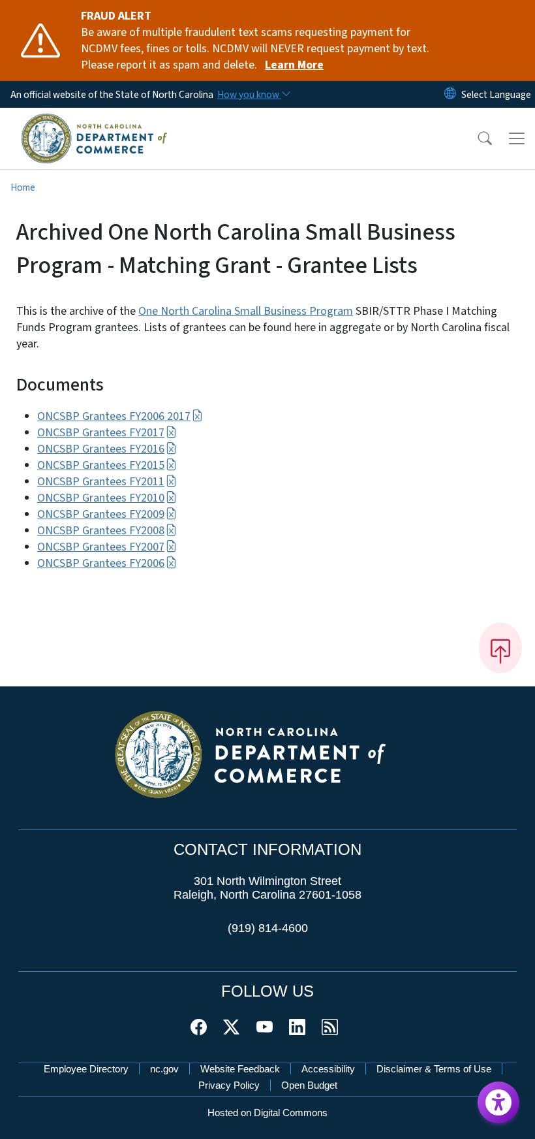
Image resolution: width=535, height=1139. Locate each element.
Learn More (294, 65)
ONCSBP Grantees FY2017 (100, 433)
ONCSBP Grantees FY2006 (100, 563)
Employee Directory (86, 1068)
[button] (476, 138)
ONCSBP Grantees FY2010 (100, 498)
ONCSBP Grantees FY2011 (100, 481)
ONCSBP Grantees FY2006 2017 (114, 416)
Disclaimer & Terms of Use (433, 1068)
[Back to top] (500, 647)
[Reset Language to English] (450, 94)
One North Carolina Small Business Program (245, 311)
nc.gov (164, 1068)
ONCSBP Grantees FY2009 (100, 514)
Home (22, 187)
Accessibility (328, 1068)
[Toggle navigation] (516, 138)
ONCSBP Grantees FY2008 (100, 530)
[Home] (94, 122)
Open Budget (309, 1085)
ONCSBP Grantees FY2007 (100, 547)
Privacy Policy (229, 1085)
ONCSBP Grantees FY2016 (100, 449)
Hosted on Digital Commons (267, 1112)
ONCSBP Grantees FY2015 (100, 465)
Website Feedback (240, 1068)
